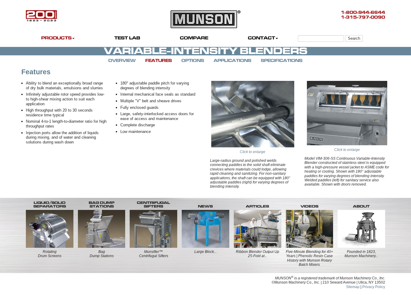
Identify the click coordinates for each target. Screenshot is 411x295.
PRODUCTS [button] (56, 38)
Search (354, 38)
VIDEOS (309, 206)
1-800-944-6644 (363, 12)
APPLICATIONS (232, 60)
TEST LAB (127, 38)
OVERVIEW (122, 60)
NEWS (205, 206)
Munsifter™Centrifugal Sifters (153, 254)
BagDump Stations (102, 254)
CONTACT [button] (261, 38)
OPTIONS (192, 60)
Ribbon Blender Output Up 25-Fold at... (257, 254)
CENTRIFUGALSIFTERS (153, 204)
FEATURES (158, 60)
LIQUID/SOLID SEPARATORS (49, 204)
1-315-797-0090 (363, 17)
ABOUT (361, 206)
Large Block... (205, 252)
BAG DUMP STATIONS (101, 204)
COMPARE (194, 38)
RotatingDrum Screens (49, 254)
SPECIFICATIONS (281, 60)
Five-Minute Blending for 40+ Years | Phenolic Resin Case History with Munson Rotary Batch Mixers (309, 258)
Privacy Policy (373, 287)
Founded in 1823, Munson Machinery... (361, 254)
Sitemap (353, 287)
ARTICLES (257, 206)
